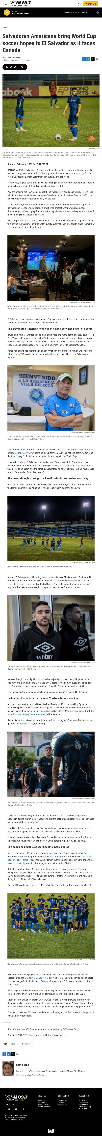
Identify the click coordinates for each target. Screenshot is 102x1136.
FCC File (82, 1101)
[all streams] (98, 12)
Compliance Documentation (85, 1104)
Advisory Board (44, 1105)
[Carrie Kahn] (8, 1068)
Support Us (62, 1105)
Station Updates (44, 1107)
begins (86, 1012)
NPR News (26, 1044)
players (58, 211)
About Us (41, 1101)
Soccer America (59, 856)
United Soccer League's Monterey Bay (26, 714)
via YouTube (21, 723)
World (4, 27)
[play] (7, 12)
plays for (11, 587)
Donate (92, 3)
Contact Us (62, 1101)
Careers (61, 1103)
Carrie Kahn (15, 57)
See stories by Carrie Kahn (30, 1075)
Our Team (41, 1103)
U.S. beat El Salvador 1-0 (36, 978)
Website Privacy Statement (85, 1108)
